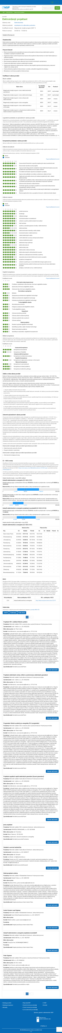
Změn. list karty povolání (29, 1007)
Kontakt (45, 1005)
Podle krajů (13, 612)
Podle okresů (21, 612)
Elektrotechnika (9, 12)
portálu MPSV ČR (35, 609)
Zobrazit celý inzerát (52, 669)
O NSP (44, 1003)
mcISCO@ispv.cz (7, 469)
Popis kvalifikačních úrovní (52, 159)
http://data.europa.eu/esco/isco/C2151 (46, 600)
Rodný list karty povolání (29, 1005)
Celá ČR (6, 612)
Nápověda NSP (27, 1003)
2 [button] (29, 617)
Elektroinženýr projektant (19, 12)
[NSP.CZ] (6, 8)
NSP (4, 12)
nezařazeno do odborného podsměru (24, 25)
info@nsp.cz (43, 1026)
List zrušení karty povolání (29, 1009)
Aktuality (5, 1007)
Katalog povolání (7, 1003)
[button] (24, 617)
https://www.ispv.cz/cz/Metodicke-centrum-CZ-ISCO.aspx (32, 468)
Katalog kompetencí (8, 1005)
